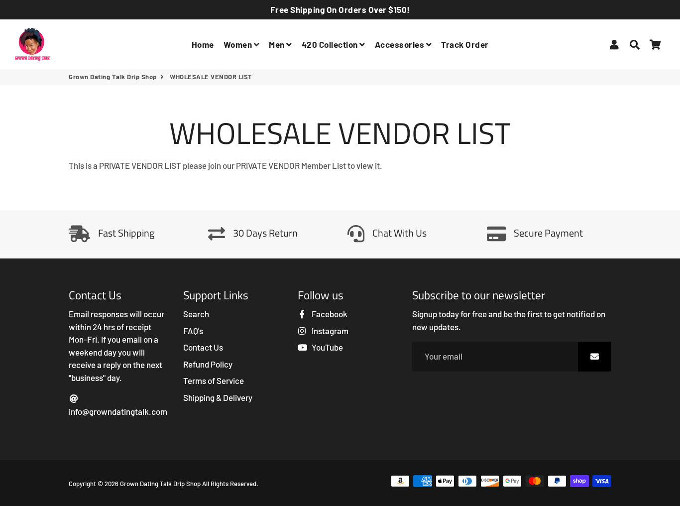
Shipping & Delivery (217, 397)
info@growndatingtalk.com (118, 411)
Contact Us (203, 347)
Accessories (400, 44)
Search (196, 314)
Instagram (329, 331)
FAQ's (193, 331)
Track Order (465, 44)
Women (239, 44)
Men (277, 44)
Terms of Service (213, 380)
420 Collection (331, 44)
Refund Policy (207, 364)
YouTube (326, 347)
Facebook (328, 314)
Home (203, 44)
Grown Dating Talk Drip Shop (113, 77)
